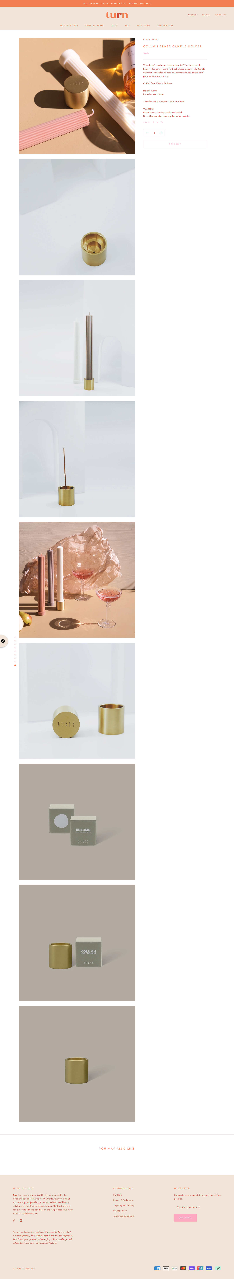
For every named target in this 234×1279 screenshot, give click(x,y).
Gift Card (143, 25)
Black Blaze (151, 39)
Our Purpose (165, 25)
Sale (128, 25)
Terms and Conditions (123, 1215)
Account (193, 15)
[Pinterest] (162, 122)
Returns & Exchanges (123, 1200)
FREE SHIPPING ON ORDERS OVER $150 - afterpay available (117, 3)
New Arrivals (69, 25)
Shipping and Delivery (123, 1205)
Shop (114, 25)
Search (206, 15)
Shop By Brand (95, 25)
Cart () (220, 14)
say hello (25, 1213)
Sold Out (175, 144)
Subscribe (185, 1217)
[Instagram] (21, 1220)
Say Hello (117, 1194)
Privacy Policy (120, 1210)
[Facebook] (153, 122)
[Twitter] (157, 122)
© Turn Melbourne (24, 1268)
